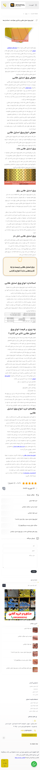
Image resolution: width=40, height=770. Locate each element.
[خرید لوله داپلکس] (35, 645)
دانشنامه (36, 689)
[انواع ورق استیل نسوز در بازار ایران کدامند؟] (35, 653)
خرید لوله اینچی (33, 501)
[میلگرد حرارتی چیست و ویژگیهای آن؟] (35, 661)
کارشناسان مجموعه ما (29, 473)
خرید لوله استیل (34, 703)
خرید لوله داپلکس (32, 513)
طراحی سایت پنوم (20, 758)
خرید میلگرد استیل (33, 711)
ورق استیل (28, 88)
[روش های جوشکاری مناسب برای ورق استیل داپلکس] (35, 669)
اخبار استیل (35, 692)
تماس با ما (35, 695)
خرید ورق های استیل (19, 446)
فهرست (31, 5)
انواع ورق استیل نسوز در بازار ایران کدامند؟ (26, 519)
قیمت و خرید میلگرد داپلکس (29, 507)
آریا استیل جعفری (34, 686)
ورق (26, 14)
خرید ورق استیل (34, 708)
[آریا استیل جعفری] (17, 5)
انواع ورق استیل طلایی (29, 455)
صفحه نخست (34, 14)
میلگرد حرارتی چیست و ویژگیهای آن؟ (27, 525)
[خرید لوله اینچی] (35, 630)
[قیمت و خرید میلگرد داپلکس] (35, 638)
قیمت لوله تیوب (34, 706)
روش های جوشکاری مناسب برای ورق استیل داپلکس (23, 532)
